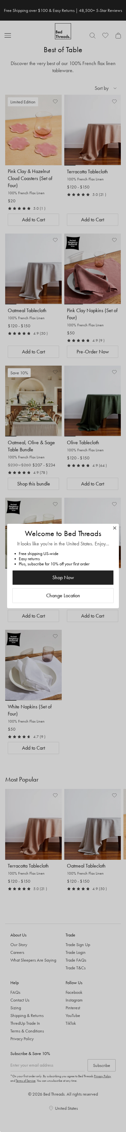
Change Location (63, 595)
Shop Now (63, 577)
